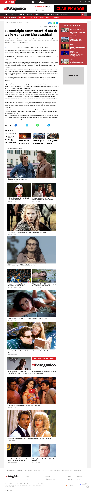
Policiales (21, 14)
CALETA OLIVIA (55, 17)
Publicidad (79, 478)
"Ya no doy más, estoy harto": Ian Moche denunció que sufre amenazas (10, 142)
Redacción (70, 479)
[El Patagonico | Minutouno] (33, 2)
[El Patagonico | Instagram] (12, 2)
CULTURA (41, 17)
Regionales (13, 14)
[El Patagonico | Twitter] (6, 2)
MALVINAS (48, 17)
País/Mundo (29, 14)
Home (5, 14)
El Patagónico (7, 22)
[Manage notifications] (88, 487)
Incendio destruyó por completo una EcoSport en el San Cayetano (24, 143)
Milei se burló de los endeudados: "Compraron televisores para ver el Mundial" (76, 55)
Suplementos (79, 476)
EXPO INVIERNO (57, 470)
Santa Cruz (46, 14)
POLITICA (29, 17)
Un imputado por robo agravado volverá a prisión (76, 61)
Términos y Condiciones (50, 479)
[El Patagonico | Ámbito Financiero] (41, 2)
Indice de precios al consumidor (24, 470)
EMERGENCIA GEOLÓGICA (67, 470)
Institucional (79, 479)
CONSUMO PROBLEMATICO (10, 470)
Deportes (37, 14)
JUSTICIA (71, 59)
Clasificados (64, 14)
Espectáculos (55, 14)
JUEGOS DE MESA (77, 470)
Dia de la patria (49, 470)
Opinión (27, 479)
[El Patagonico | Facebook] (9, 2)
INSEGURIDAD (22, 17)
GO (43, 470)
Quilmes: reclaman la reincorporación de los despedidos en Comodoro (39, 143)
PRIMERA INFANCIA (37, 470)
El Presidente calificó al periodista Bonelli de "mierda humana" (77, 47)
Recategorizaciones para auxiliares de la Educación (52, 142)
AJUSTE (35, 17)
